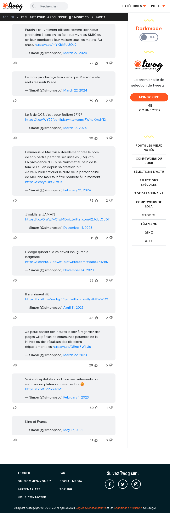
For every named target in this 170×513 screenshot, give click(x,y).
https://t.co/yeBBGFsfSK (44, 182)
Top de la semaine (148, 193)
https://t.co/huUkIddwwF (44, 262)
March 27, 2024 (75, 53)
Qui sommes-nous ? (34, 481)
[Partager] (15, 63)
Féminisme (149, 224)
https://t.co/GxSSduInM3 (44, 389)
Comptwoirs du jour (149, 161)
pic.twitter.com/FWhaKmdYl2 (83, 119)
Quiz (148, 241)
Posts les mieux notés (149, 148)
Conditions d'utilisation (128, 507)
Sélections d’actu (149, 171)
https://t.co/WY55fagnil (43, 119)
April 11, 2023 (73, 307)
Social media (71, 481)
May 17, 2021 (73, 430)
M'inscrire (149, 97)
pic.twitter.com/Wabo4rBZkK (85, 262)
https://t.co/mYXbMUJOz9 (55, 44)
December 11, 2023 (77, 227)
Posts (156, 6)
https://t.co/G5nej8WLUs (72, 346)
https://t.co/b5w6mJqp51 (45, 299)
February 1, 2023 (76, 397)
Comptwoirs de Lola (149, 204)
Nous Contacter (32, 497)
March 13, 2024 (75, 128)
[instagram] (136, 484)
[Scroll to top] (160, 504)
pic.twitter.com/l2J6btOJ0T (88, 219)
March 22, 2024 (75, 90)
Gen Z (148, 232)
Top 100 (66, 489)
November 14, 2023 (78, 270)
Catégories (132, 6)
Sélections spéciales (149, 182)
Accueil (9, 17)
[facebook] (109, 484)
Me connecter (150, 107)
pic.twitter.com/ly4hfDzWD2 (86, 299)
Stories (148, 215)
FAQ (63, 473)
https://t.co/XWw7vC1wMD (46, 219)
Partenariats (29, 489)
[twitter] (123, 484)
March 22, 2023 (75, 355)
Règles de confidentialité (90, 507)
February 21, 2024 (77, 190)
